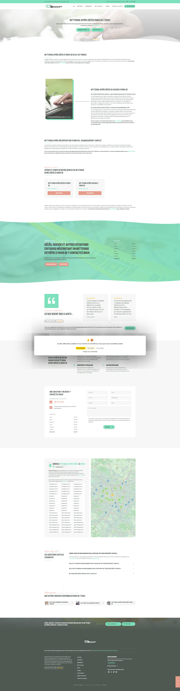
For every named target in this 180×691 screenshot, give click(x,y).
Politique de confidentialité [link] (90, 351)
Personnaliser (100, 348)
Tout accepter (81, 348)
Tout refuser (90, 348)
